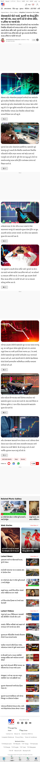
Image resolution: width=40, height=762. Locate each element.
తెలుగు (19, 1)
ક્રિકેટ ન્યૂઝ (15, 9)
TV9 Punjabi (15, 747)
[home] (2, 8)
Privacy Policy (19, 737)
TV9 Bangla (6, 747)
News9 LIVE (17, 751)
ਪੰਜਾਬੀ (31, 1)
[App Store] (25, 731)
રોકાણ (16, 459)
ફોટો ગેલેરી (33, 9)
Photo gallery (14, 12)
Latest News (6, 556)
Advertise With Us (27, 734)
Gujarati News (5, 12)
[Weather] (26, 4)
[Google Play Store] (13, 729)
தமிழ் (35, 1)
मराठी (23, 1)
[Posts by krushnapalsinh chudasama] (3, 40)
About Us (17, 734)
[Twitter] (22, 723)
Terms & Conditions (31, 737)
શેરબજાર (23, 459)
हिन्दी (2, 1)
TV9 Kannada (34, 744)
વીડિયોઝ (27, 9)
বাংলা (27, 1)
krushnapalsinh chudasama (13, 39)
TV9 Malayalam (31, 747)
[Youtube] (9, 463)
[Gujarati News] (3, 4)
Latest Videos (7, 610)
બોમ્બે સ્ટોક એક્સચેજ (6, 459)
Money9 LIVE (27, 751)
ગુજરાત (21, 9)
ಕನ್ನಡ (13, 1)
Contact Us (9, 734)
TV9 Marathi (16, 744)
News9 (7, 1)
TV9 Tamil (23, 747)
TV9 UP (11, 751)
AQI (29, 4)
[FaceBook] (18, 723)
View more (33, 525)
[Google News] (13, 463)
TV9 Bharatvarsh (6, 744)
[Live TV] (33, 4)
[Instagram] (26, 723)
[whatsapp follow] (18, 463)
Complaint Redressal (8, 737)
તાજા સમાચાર (7, 9)
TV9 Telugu (25, 744)
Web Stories (6, 525)
